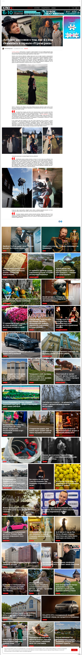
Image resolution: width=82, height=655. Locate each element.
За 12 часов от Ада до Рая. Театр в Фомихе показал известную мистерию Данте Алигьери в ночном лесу (67, 529)
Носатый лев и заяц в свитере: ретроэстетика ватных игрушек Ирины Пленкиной (21, 292)
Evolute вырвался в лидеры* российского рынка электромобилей (21, 345)
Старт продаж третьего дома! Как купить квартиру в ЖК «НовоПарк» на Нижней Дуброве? (14, 371)
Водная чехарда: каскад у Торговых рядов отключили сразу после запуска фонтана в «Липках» (21, 503)
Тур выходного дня (60, 277)
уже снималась (44, 114)
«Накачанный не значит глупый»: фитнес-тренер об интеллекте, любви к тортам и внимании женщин (67, 371)
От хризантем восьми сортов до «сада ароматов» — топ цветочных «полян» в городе (14, 318)
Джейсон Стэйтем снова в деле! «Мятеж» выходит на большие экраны (21, 239)
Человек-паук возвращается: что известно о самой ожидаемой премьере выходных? (21, 450)
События (29, 8)
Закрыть (74, 650)
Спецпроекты (45, 8)
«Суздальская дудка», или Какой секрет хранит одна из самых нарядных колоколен (41, 424)
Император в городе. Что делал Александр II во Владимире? (60, 239)
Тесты (44, 250)
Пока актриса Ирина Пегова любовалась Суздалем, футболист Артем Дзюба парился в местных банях (67, 582)
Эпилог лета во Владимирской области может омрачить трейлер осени (14, 635)
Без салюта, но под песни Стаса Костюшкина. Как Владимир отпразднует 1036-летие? (41, 477)
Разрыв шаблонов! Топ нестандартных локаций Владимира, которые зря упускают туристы (67, 635)
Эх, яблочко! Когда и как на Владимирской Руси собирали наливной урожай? (67, 477)
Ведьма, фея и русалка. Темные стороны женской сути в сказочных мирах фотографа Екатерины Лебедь (60, 450)
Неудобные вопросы (60, 382)
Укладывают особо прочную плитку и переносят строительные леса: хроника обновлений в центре (41, 371)
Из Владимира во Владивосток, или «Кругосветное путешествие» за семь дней (14, 477)
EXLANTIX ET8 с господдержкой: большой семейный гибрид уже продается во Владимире (60, 608)
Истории (36, 8)
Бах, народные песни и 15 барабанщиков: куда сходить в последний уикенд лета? (67, 424)
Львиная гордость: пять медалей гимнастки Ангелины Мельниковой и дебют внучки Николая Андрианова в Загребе (60, 503)
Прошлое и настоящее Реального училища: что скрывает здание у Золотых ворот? (60, 345)
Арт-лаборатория (6, 303)
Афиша (53, 8)
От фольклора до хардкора (61, 329)
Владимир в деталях (34, 277)
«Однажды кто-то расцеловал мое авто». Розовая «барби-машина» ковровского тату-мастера (14, 529)
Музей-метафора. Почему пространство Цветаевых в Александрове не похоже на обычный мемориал (60, 292)
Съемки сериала (15, 51)
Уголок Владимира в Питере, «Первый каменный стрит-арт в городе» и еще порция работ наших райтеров (21, 398)
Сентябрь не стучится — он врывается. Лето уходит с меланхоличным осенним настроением (60, 398)
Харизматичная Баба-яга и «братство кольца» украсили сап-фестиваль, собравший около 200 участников (41, 635)
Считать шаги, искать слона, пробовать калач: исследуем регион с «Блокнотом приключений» (14, 266)
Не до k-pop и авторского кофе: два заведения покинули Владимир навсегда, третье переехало (41, 529)
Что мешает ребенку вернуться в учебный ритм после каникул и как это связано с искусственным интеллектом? (21, 608)
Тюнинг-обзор (6, 540)
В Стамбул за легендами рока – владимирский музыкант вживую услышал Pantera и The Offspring (14, 582)
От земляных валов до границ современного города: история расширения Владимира (41, 266)
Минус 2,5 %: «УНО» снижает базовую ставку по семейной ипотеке (21, 556)
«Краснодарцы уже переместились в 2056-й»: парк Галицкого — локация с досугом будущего (67, 266)
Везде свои (5, 593)
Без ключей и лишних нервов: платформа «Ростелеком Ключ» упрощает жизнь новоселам (60, 556)
